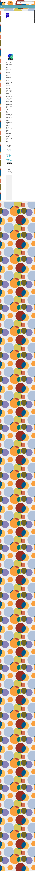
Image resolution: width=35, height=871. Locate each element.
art (11, 154)
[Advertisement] (21, 38)
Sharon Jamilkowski (9, 151)
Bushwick (9, 156)
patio (11, 160)
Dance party (9, 158)
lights (8, 160)
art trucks (9, 155)
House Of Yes (9, 159)
